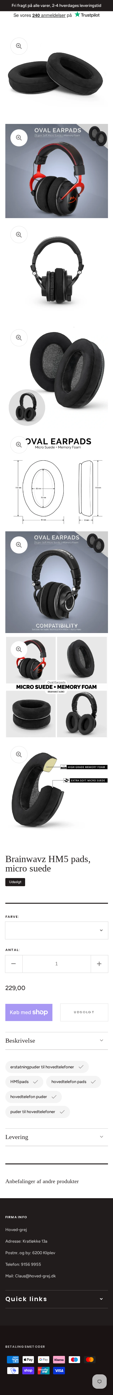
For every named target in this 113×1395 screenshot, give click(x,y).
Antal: (12, 949)
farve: (12, 916)
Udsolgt (84, 1011)
